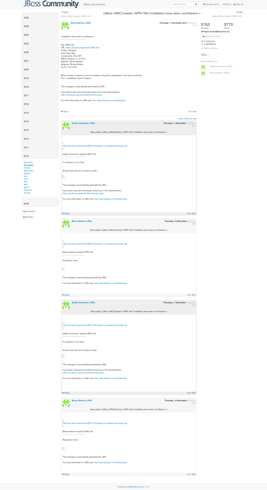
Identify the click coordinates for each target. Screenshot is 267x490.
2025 (26, 26)
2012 (26, 138)
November (28, 165)
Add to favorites (211, 48)
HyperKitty (132, 486)
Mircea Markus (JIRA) (81, 22)
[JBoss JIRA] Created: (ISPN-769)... (76, 16)
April (26, 184)
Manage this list (212, 4)
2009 (26, 203)
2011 (26, 147)
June (26, 178)
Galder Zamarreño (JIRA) (83, 123)
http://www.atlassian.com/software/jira (108, 100)
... (64, 176)
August (27, 173)
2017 (26, 95)
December (28, 162)
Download (29, 217)
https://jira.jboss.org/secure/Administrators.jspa (81, 94)
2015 (26, 112)
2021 (26, 60)
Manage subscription (213, 36)
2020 (26, 69)
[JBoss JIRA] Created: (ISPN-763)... (227, 16)
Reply (65, 111)
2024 (26, 34)
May (26, 181)
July (25, 176)
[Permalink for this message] (196, 25)
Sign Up (239, 4)
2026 (26, 17)
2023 (26, 43)
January (27, 192)
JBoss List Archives (94, 4)
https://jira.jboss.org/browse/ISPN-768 (82, 47)
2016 (26, 104)
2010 (26, 156)
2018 (26, 86)
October (27, 167)
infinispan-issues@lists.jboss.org (215, 31)
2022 (26, 52)
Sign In (228, 4)
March (26, 187)
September (29, 170)
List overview (30, 211)
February (28, 190)
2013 (26, 130)
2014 (26, 121)
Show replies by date (187, 118)
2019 (26, 78)
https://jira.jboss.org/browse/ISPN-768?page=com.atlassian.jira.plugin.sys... (96, 145)
